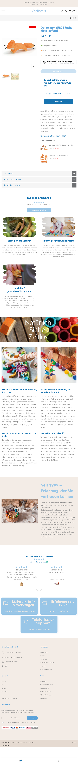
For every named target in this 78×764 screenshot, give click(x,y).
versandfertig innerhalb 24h (40, 4)
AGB (3, 695)
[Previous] (4, 47)
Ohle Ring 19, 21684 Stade (13, 652)
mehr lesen (44, 131)
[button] (37, 589)
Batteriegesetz (44, 698)
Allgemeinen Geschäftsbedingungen (25, 722)
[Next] (34, 47)
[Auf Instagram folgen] (6, 666)
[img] (39, 559)
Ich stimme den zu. (21, 722)
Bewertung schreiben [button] (39, 210)
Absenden (58, 101)
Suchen (74, 743)
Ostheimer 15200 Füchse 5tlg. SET (59, 156)
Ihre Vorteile (43, 659)
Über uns (4, 681)
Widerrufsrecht (44, 688)
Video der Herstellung (46, 669)
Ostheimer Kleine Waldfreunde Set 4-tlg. (61, 145)
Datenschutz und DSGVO (9, 698)
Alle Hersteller (44, 652)
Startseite (42, 656)
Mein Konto (43, 681)
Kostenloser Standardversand (35, 2)
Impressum (5, 691)
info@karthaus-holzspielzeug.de (14, 657)
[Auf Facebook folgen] (2, 666)
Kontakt (4, 688)
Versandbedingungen (46, 684)
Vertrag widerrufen (45, 691)
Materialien (43, 666)
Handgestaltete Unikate (47, 662)
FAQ (3, 684)
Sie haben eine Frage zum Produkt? (53, 136)
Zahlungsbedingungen (46, 695)
